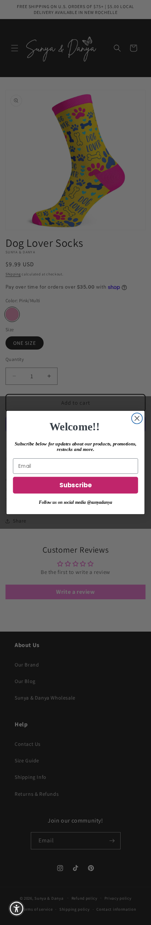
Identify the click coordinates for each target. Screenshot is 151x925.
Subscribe (75, 485)
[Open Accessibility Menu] (16, 908)
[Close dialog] (137, 418)
